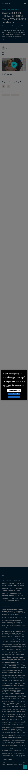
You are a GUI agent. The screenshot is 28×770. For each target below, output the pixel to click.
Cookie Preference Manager (14, 390)
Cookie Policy (7, 386)
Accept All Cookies (14, 397)
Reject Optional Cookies (14, 393)
